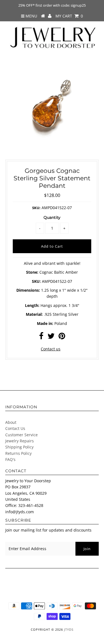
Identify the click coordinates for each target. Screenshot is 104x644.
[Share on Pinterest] (62, 337)
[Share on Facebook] (41, 337)
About (10, 422)
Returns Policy (18, 453)
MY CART (69, 16)
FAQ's (10, 459)
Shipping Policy (19, 447)
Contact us (50, 348)
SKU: (36, 207)
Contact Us (15, 428)
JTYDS (68, 629)
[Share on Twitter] (51, 337)
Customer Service (21, 434)
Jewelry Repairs (19, 440)
